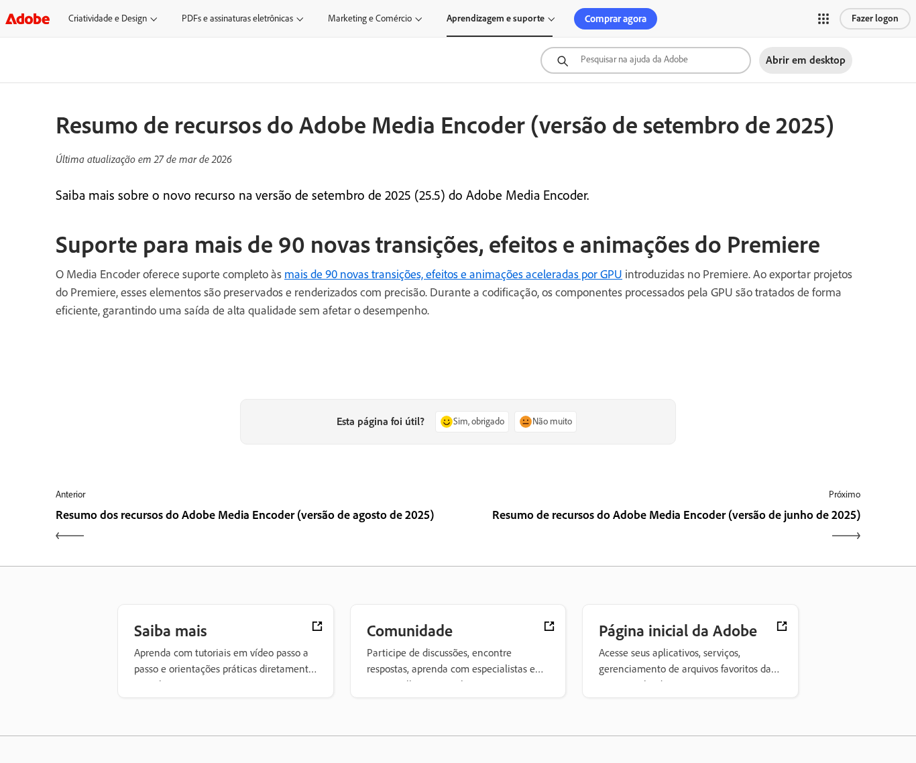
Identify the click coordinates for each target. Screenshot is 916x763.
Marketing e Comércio (370, 18)
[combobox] (645, 60)
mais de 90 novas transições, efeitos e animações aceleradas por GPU (453, 274)
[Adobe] (27, 18)
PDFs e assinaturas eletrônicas (237, 18)
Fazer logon (875, 18)
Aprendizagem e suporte (496, 18)
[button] (823, 19)
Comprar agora (615, 19)
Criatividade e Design (107, 18)
